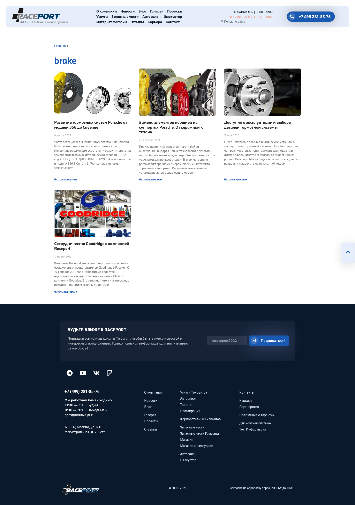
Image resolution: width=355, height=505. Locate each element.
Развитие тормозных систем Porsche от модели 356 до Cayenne (90, 124)
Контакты (174, 22)
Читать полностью (65, 179)
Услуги (102, 16)
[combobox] (246, 21)
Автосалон (151, 16)
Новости (128, 11)
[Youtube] (83, 373)
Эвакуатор (173, 16)
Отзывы (137, 22)
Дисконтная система (255, 423)
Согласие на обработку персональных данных (261, 488)
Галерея (157, 11)
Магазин (186, 440)
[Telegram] (69, 373)
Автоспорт (188, 399)
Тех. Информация (252, 429)
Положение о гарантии (256, 415)
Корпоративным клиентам (200, 419)
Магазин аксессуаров (196, 446)
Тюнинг (186, 405)
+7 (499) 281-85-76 (82, 391)
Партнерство (249, 407)
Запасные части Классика (199, 433)
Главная (60, 45)
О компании (106, 11)
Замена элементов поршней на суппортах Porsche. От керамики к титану (171, 127)
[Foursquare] (110, 373)
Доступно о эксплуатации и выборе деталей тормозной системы (257, 124)
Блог (142, 11)
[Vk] (96, 373)
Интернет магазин (111, 22)
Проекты (174, 11)
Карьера (155, 22)
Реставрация (190, 411)
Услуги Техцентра (193, 392)
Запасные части (125, 16)
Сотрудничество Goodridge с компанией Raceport (91, 246)
